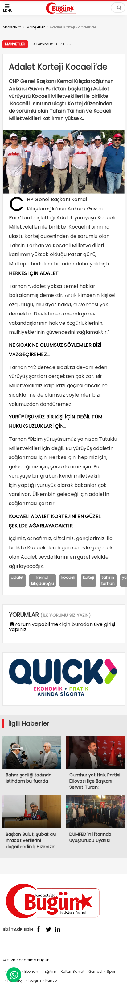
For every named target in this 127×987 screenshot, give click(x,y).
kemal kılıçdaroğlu (42, 580)
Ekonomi (32, 971)
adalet (17, 577)
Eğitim (50, 971)
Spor (111, 971)
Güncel (95, 971)
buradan (82, 624)
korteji (88, 577)
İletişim (34, 980)
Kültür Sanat (72, 971)
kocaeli (68, 577)
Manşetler (15, 44)
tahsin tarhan (108, 580)
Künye (51, 980)
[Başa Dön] (116, 976)
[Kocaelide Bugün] (63, 14)
